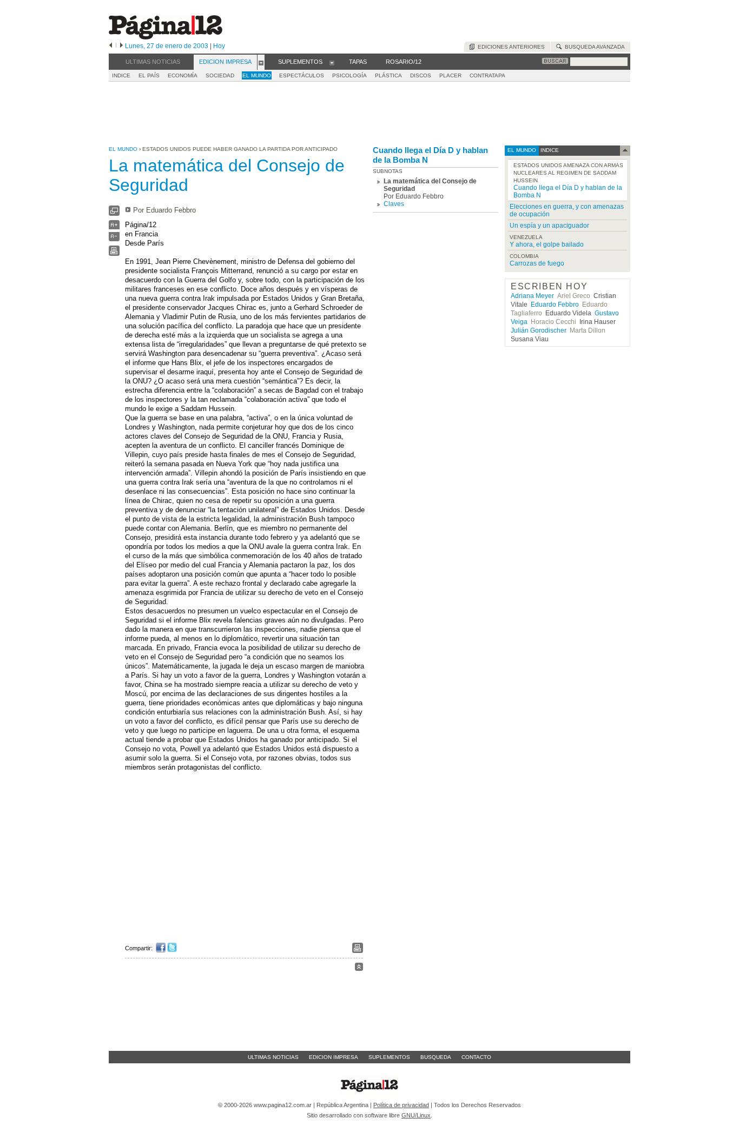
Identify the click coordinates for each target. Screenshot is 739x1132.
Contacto (476, 1057)
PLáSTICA (388, 75)
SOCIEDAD (220, 75)
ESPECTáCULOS (301, 75)
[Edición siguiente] (121, 46)
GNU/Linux (416, 1115)
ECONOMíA (182, 75)
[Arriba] (359, 968)
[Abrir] (261, 62)
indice (549, 150)
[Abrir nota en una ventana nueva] (114, 213)
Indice (121, 75)
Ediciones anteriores (509, 47)
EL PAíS (149, 75)
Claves (394, 204)
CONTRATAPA (487, 75)
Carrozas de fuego (537, 263)
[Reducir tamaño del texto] (114, 239)
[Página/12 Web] (165, 37)
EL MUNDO (256, 75)
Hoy (219, 46)
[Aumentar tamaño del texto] (114, 227)
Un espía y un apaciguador (549, 225)
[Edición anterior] (111, 46)
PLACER (450, 75)
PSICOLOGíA (349, 75)
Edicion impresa (333, 1057)
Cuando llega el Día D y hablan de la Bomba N (430, 154)
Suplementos (389, 1057)
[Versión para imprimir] (114, 253)
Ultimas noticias (273, 1057)
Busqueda (435, 1057)
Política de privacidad (401, 1105)
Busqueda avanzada (593, 47)
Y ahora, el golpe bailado (547, 244)
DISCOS (420, 75)
